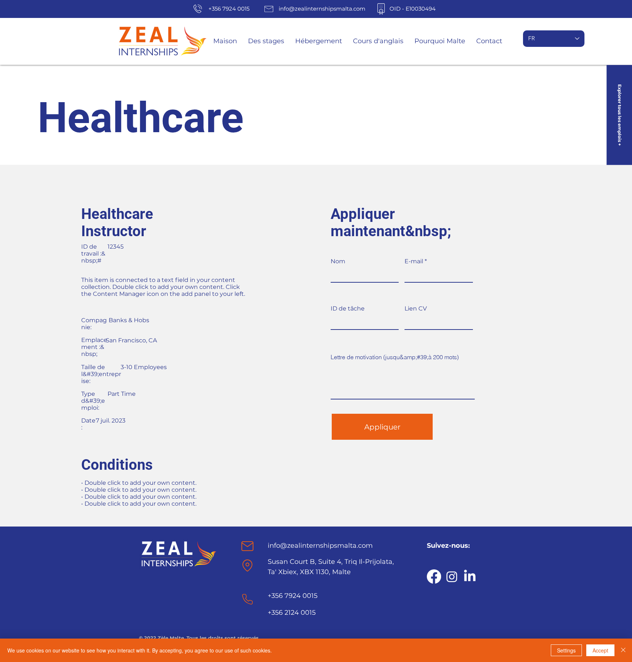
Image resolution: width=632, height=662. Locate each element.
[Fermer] (623, 650)
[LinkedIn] (470, 576)
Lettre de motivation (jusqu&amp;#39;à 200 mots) (395, 357)
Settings (566, 650)
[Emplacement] (247, 546)
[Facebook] (434, 576)
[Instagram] (452, 576)
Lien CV (416, 309)
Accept (600, 650)
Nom (338, 261)
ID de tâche (348, 309)
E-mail (414, 261)
